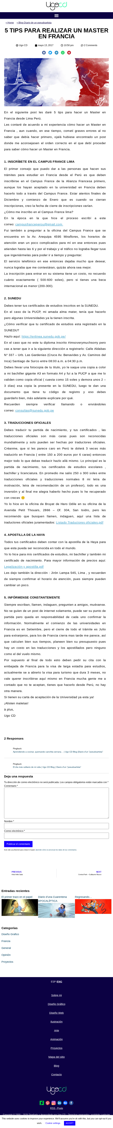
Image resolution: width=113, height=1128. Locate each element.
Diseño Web (56, 1012)
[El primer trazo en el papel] (19, 915)
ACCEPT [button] (70, 1123)
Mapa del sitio (56, 1056)
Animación (56, 1039)
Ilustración (56, 1021)
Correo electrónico (14, 831)
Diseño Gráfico (56, 1004)
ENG (59, 981)
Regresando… (83, 896)
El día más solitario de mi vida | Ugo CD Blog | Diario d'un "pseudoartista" (47, 767)
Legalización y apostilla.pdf (24, 566)
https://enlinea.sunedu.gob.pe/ (44, 336)
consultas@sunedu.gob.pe (34, 410)
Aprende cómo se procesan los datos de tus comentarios (56, 850)
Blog (56, 1065)
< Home (10, 22)
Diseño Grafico (10, 934)
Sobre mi (56, 995)
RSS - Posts (56, 1108)
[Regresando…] (93, 913)
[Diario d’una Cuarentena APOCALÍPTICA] (56, 917)
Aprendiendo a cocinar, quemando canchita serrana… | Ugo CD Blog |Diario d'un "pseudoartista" (58, 752)
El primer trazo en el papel (16, 896)
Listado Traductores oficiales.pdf (79, 522)
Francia (5, 941)
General (6, 948)
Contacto (56, 1074)
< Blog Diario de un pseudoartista (34, 22)
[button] (56, 15)
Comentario (11, 786)
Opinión (6, 954)
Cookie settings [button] (52, 1123)
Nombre (9, 821)
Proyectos (7, 961)
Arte (56, 1030)
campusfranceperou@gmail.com (39, 224)
